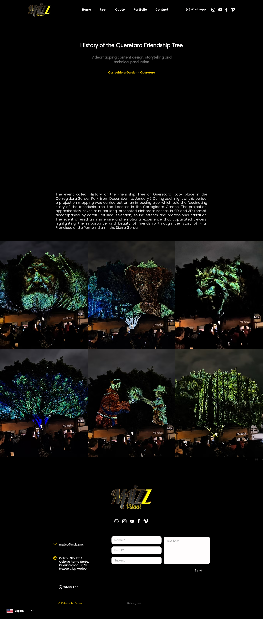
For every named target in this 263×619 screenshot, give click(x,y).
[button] (44, 295)
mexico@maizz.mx (71, 544)
